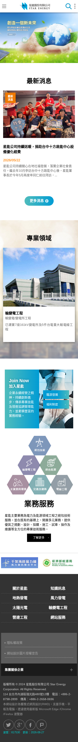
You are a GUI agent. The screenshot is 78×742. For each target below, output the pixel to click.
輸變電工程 (14, 313)
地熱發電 (19, 598)
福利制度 (52, 404)
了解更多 (39, 537)
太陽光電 (19, 608)
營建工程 (19, 617)
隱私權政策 (14, 642)
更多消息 (37, 201)
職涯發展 (52, 394)
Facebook (30, 725)
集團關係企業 (14, 669)
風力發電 (58, 598)
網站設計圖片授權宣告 (22, 653)
